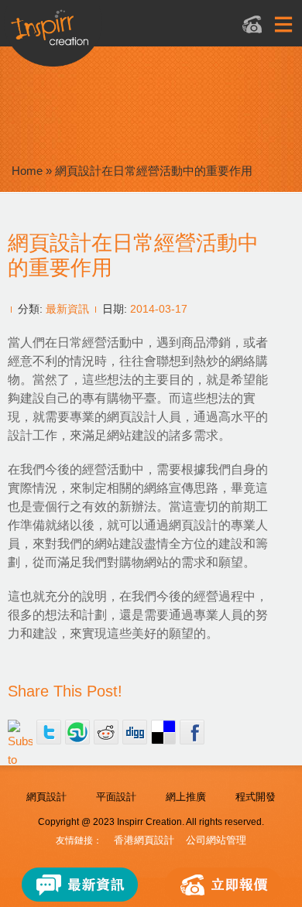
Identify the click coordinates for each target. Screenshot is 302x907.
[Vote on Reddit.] (106, 732)
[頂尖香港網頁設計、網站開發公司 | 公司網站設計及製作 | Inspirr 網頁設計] (132, 36)
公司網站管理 (216, 840)
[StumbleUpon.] (77, 732)
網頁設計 (46, 797)
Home (27, 170)
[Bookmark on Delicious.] (163, 732)
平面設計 (116, 797)
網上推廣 (186, 797)
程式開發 (255, 797)
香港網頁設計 (144, 840)
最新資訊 (67, 309)
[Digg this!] (134, 732)
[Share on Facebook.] (192, 732)
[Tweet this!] (48, 732)
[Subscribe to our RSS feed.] (20, 732)
